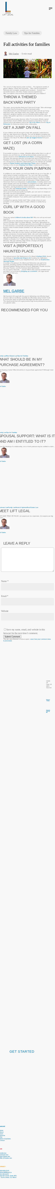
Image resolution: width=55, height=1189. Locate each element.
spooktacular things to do (22, 258)
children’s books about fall (24, 217)
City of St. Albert (34, 122)
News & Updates (21, 507)
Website (5, 611)
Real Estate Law (11, 356)
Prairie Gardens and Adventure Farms (22, 163)
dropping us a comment (29, 271)
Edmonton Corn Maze (26, 156)
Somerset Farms (20, 188)
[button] (50, 8)
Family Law (11, 33)
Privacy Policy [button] (48, 700)
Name (5, 581)
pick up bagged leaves (34, 137)
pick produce (32, 182)
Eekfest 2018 (41, 256)
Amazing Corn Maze (26, 165)
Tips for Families (32, 33)
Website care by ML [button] (48, 711)
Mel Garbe (14, 53)
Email (4, 596)
